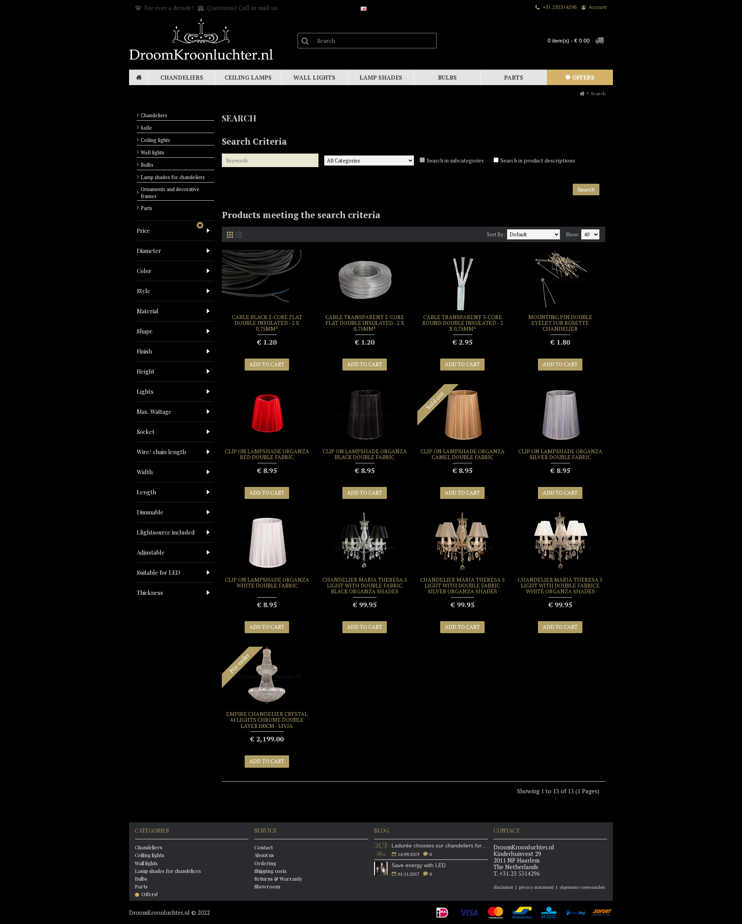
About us (264, 855)
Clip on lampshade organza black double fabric (365, 454)
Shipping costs (270, 871)
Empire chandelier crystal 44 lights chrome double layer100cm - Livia (267, 719)
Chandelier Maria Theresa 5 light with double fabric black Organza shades (364, 585)
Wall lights (152, 152)
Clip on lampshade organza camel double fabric (462, 454)
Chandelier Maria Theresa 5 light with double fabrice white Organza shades (560, 585)
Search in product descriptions (537, 160)
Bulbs (147, 164)
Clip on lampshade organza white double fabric (267, 582)
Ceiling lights (155, 140)
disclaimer (503, 887)
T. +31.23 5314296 (517, 873)
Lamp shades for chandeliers (173, 177)
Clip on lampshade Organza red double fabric (267, 454)
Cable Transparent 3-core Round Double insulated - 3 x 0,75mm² (462, 323)
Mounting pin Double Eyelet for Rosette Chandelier (560, 323)
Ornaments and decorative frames (170, 193)
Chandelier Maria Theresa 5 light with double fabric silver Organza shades (462, 585)
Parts (146, 208)
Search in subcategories (455, 160)
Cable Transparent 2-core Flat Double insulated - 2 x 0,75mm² (364, 323)
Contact (263, 847)
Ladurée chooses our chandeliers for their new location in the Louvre (439, 845)
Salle (146, 127)
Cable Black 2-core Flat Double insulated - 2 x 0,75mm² (267, 323)
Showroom (267, 886)
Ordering (265, 863)
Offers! (149, 894)
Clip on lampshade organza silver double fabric (560, 454)
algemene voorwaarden (582, 887)
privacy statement (536, 887)
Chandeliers (154, 115)
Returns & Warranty (278, 878)
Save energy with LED (418, 865)
